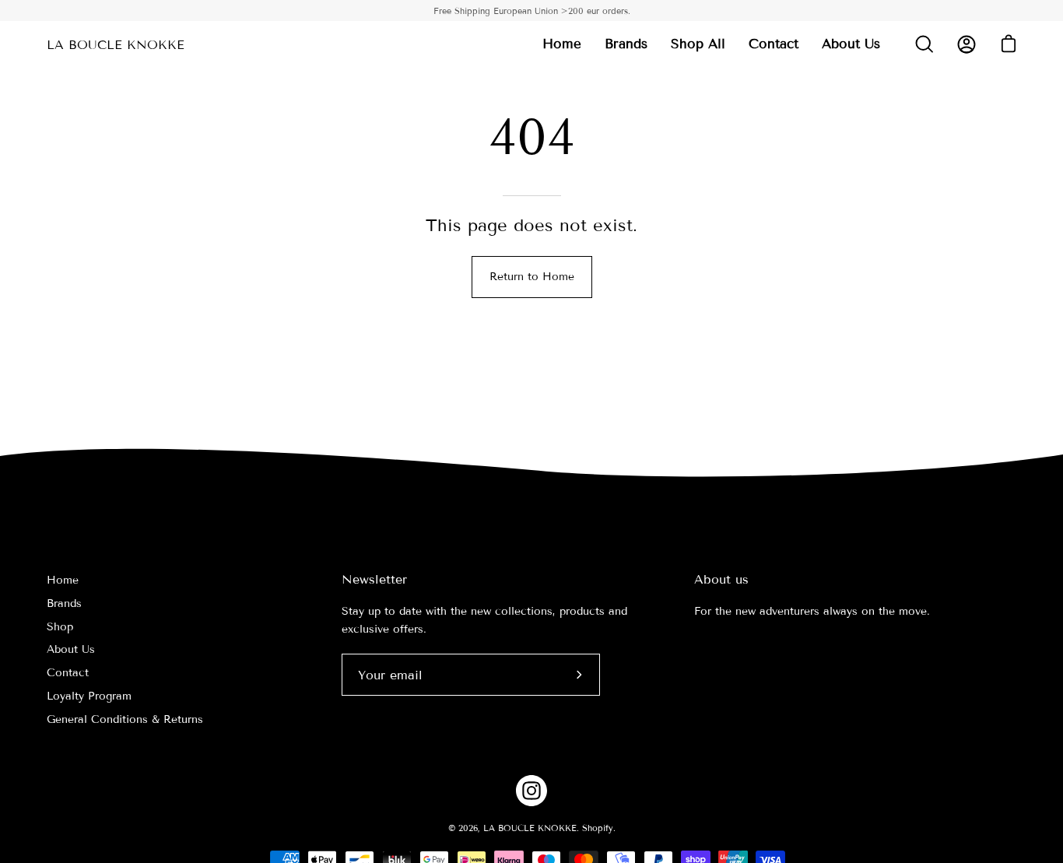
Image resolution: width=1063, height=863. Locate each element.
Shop (60, 626)
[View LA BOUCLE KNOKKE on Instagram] (531, 790)
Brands (64, 603)
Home (63, 580)
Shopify (597, 828)
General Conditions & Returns (125, 719)
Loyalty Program (89, 696)
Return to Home (531, 276)
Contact (68, 672)
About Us (71, 649)
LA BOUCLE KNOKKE (115, 44)
